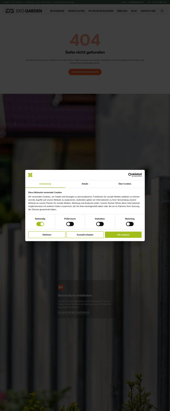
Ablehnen (46, 235)
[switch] (70, 224)
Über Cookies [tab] (124, 184)
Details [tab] (85, 184)
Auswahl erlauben (85, 235)
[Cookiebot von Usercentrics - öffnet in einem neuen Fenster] (130, 175)
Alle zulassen (123, 235)
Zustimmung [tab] (45, 184)
